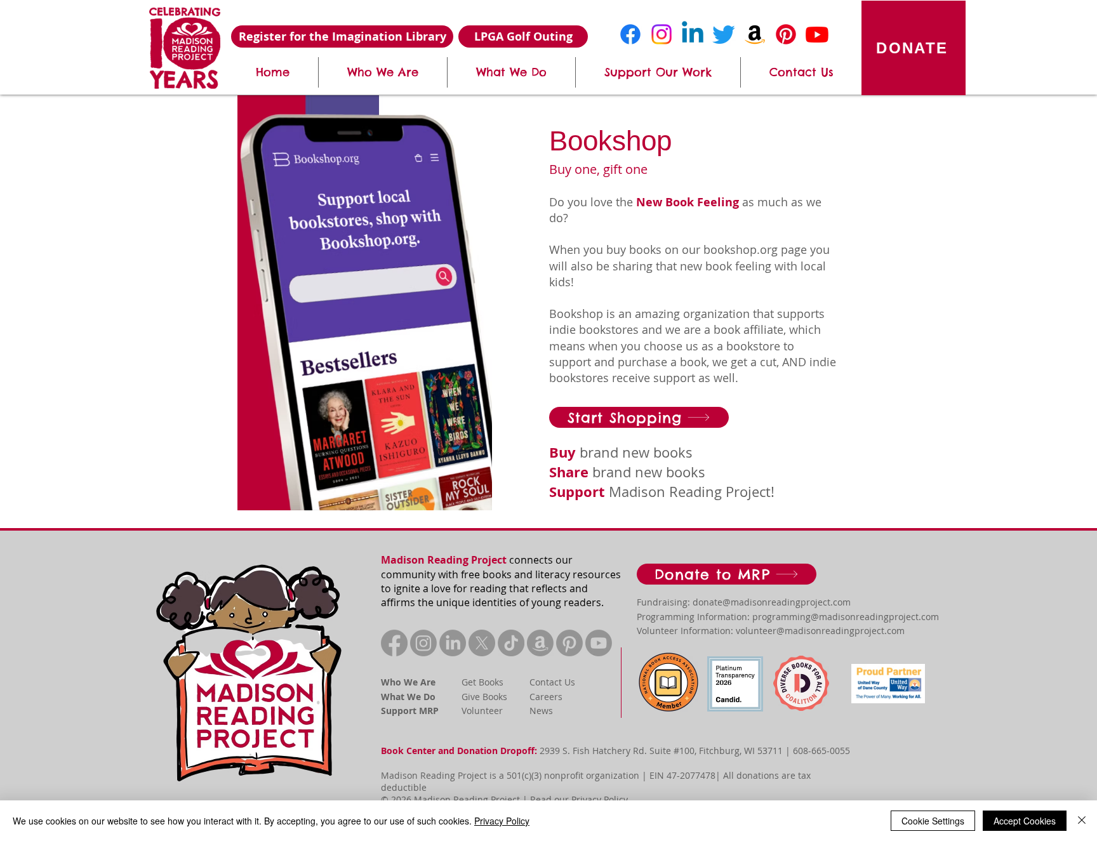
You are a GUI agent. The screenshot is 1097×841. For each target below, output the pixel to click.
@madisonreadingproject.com (786, 602)
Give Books (484, 697)
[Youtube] (817, 34)
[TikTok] (511, 643)
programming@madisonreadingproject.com (845, 617)
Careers (545, 697)
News (541, 711)
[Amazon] (754, 34)
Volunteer (482, 711)
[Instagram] (661, 34)
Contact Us (552, 682)
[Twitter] (723, 34)
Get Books (482, 682)
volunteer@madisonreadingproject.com (820, 631)
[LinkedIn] (452, 643)
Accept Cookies (1025, 820)
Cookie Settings (932, 820)
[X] (482, 643)
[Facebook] (630, 34)
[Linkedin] (692, 34)
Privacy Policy (599, 799)
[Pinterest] (786, 34)
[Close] (1081, 821)
